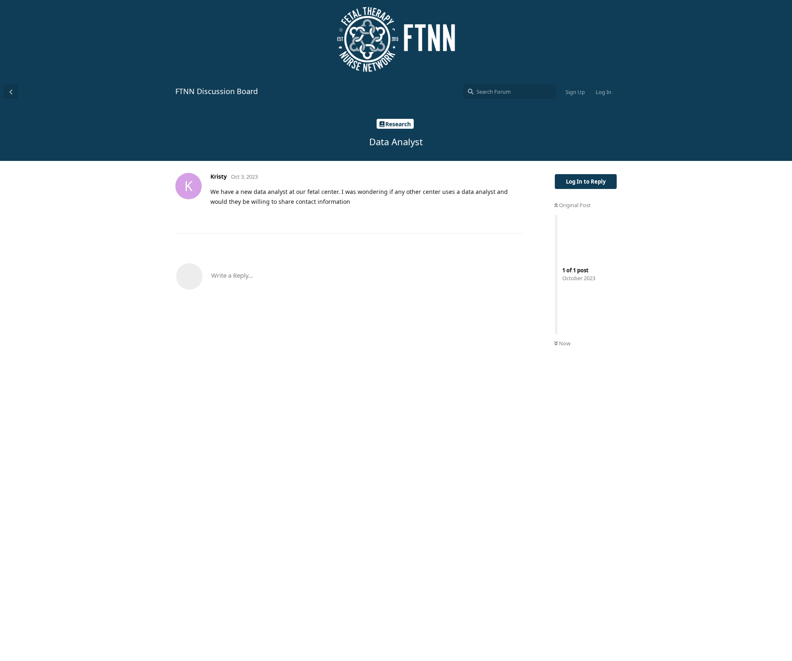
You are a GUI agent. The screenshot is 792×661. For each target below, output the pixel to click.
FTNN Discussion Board (216, 91)
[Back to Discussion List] (10, 91)
